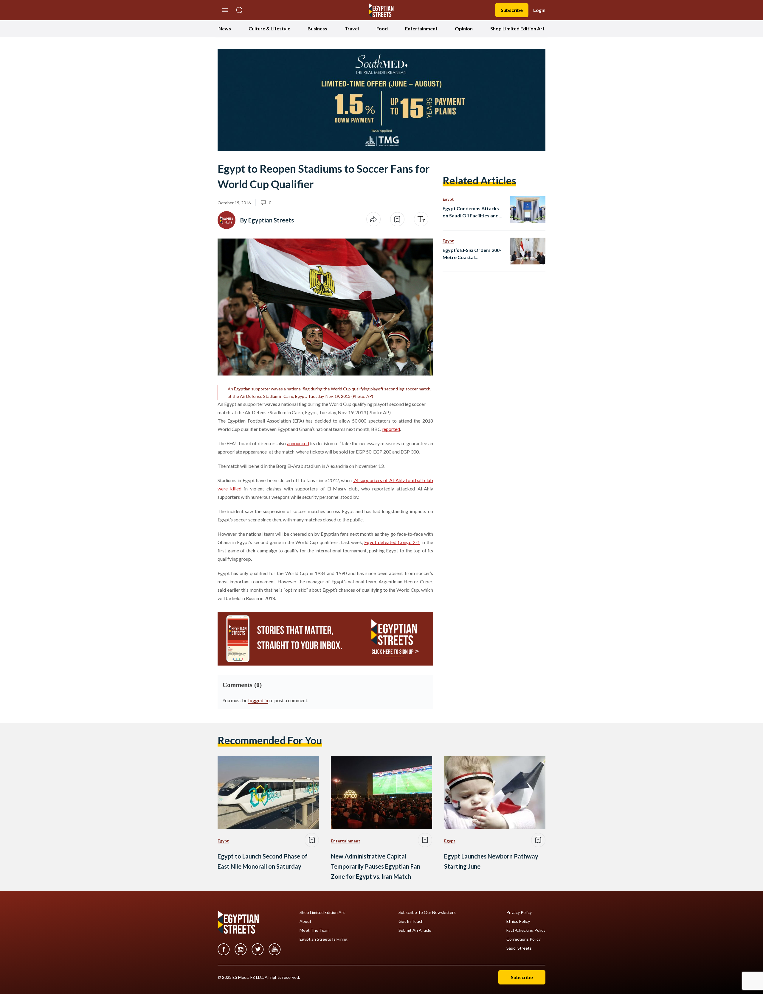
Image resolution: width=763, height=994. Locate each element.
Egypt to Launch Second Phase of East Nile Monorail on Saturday (263, 861)
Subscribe (512, 10)
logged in (258, 700)
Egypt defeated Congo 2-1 (392, 542)
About (305, 921)
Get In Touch (411, 921)
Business (317, 28)
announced (298, 443)
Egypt (448, 199)
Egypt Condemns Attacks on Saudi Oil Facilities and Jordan (471, 212)
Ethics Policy (518, 921)
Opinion (464, 28)
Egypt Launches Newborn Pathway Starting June (491, 861)
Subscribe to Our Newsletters (427, 912)
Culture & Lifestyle (269, 28)
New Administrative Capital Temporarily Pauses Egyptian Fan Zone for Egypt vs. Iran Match (375, 866)
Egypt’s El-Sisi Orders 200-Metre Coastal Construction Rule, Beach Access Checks (472, 254)
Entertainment (421, 28)
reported (391, 429)
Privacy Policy (519, 912)
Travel (352, 28)
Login (539, 10)
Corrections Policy (523, 939)
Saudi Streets (519, 948)
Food (382, 28)
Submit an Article (414, 930)
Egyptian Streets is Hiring (324, 939)
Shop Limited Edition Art (517, 28)
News (224, 28)
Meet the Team (315, 930)
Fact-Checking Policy (525, 930)
